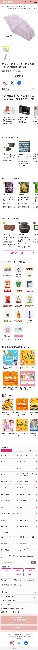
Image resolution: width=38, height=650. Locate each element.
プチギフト (6, 570)
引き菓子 (30, 574)
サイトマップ (9, 634)
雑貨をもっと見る (18, 253)
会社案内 (17, 634)
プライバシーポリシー (27, 634)
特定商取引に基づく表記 (25, 636)
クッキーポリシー (12, 636)
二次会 (30, 570)
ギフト (6, 574)
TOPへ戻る (19, 638)
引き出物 (18, 574)
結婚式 (18, 570)
